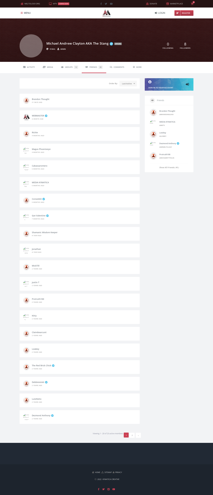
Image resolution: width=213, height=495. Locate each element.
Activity (31, 67)
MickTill (35, 265)
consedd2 (37, 199)
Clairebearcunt (39, 332)
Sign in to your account (160, 87)
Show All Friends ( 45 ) (169, 167)
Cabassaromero (39, 165)
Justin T (35, 282)
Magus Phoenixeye (41, 149)
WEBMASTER (38, 115)
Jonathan (36, 249)
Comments (119, 67)
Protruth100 (38, 299)
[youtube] (111, 4)
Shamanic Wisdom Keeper (45, 232)
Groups (71, 67)
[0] (192, 4)
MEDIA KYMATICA (40, 182)
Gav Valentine (38, 215)
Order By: (113, 83)
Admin (63, 49)
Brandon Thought (40, 99)
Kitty (34, 315)
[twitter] (106, 4)
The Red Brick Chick (41, 365)
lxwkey (35, 349)
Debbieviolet (38, 382)
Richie (35, 132)
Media (50, 67)
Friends (95, 67)
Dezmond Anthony (41, 415)
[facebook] (101, 4)
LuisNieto (36, 399)
